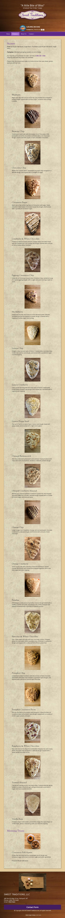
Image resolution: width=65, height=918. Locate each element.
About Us (23, 34)
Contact (31, 34)
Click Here (11, 902)
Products (14, 34)
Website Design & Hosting (30, 915)
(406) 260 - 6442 (40, 56)
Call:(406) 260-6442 (33, 27)
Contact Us (29, 29)
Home (8, 34)
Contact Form (32, 907)
